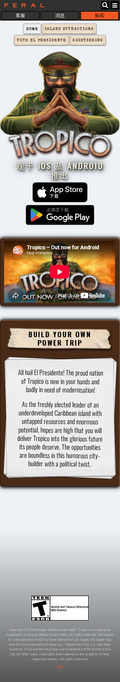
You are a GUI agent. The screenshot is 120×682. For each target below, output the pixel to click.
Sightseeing (88, 40)
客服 (20, 15)
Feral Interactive (22, 5)
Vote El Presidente (41, 40)
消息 (60, 15)
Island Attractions (69, 29)
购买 (99, 15)
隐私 (60, 667)
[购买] (60, 192)
